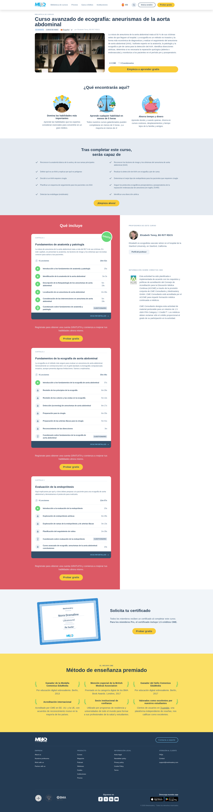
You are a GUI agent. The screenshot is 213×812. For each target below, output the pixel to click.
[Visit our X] (106, 799)
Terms (116, 770)
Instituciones (102, 5)
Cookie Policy (119, 766)
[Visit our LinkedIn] (111, 799)
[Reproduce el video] (70, 52)
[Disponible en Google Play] (171, 799)
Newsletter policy (120, 758)
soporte (166, 740)
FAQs (161, 754)
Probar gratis (166, 5)
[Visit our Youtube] (116, 799)
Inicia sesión (147, 5)
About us (38, 754)
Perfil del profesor (139, 252)
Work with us (39, 762)
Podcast (80, 762)
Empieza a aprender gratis (143, 69)
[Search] (134, 5)
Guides (79, 770)
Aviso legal (118, 754)
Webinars (80, 766)
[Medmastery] (40, 5)
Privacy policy (119, 762)
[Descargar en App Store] (157, 799)
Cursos (79, 754)
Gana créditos (87, 5)
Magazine (80, 758)
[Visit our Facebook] (100, 799)
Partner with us (40, 766)
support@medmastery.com (168, 762)
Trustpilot (164, 708)
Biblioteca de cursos (59, 5)
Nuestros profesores (42, 758)
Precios (74, 5)
